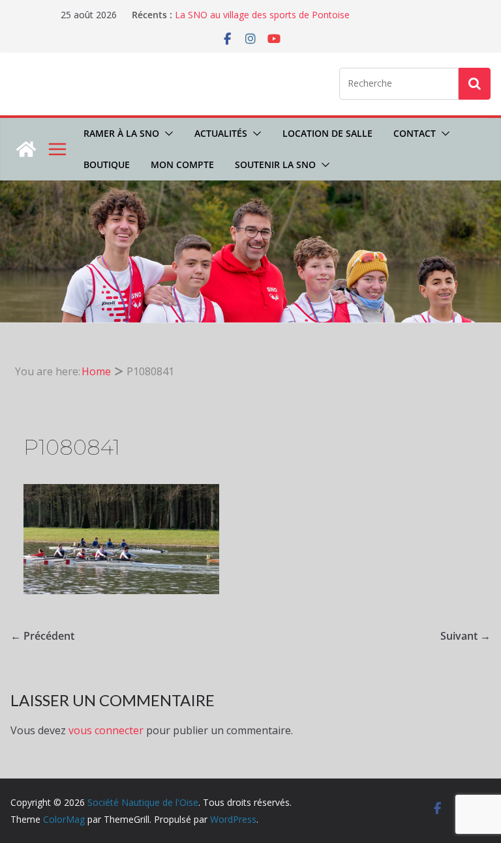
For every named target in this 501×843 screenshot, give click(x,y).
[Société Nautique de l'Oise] (26, 149)
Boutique (107, 164)
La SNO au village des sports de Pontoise (262, 14)
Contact (414, 133)
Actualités (220, 133)
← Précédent (42, 636)
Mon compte (182, 164)
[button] (166, 133)
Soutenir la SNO (275, 164)
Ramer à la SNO (121, 133)
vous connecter (106, 730)
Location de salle (327, 133)
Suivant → (465, 636)
